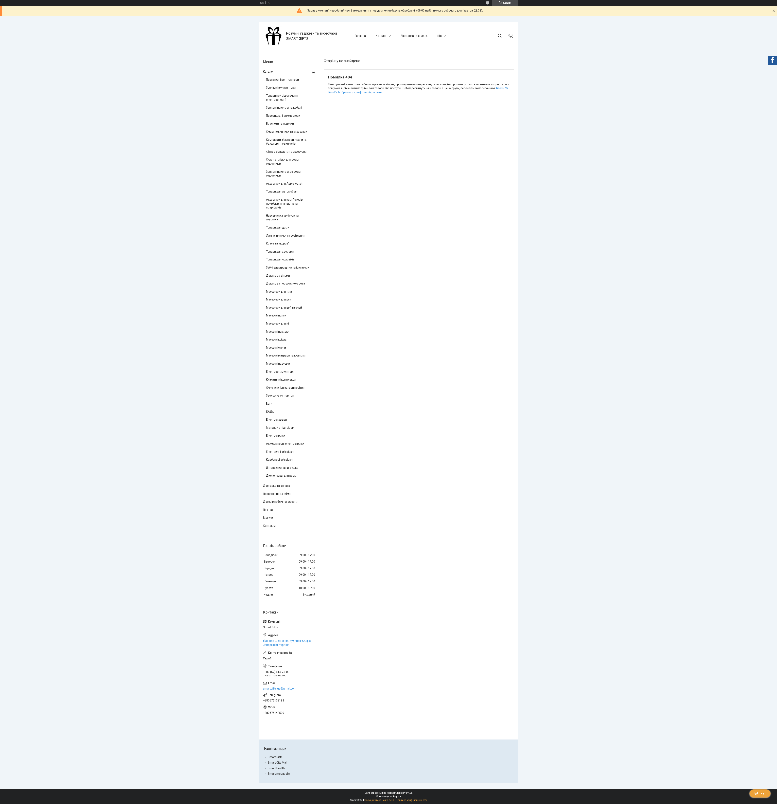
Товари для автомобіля (281, 191)
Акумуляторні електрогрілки (285, 443)
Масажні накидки (277, 331)
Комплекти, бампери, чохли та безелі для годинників (286, 141)
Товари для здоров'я (280, 251)
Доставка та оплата (414, 35)
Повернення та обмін (277, 493)
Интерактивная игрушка (282, 467)
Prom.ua (408, 792)
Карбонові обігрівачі (279, 459)
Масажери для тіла (279, 291)
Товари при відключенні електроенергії (282, 97)
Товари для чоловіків (280, 259)
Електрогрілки (275, 435)
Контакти (269, 525)
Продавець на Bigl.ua (388, 796)
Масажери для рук (278, 299)
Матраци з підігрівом (280, 427)
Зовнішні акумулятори (281, 87)
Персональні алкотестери (283, 115)
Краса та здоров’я (278, 243)
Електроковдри (276, 419)
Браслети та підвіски (280, 123)
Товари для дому (277, 227)
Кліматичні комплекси (281, 379)
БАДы (270, 411)
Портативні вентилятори (282, 79)
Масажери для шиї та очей (284, 307)
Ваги (269, 403)
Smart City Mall (277, 762)
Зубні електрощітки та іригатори (287, 267)
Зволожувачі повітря (280, 395)
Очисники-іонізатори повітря (285, 387)
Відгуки (268, 517)
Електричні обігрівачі (280, 451)
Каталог (381, 35)
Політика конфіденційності (411, 800)
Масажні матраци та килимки (286, 355)
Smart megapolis (279, 773)
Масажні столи (276, 347)
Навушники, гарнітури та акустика (282, 217)
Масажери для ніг (278, 323)
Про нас (268, 509)
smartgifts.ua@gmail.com (279, 688)
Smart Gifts (275, 757)
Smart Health (276, 768)
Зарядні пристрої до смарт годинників (283, 173)
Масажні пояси (276, 315)
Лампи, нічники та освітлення (285, 235)
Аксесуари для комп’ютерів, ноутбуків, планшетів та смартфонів (284, 203)
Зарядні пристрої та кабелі (284, 107)
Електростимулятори (280, 371)
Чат (763, 793)
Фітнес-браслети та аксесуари (286, 151)
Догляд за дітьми (278, 275)
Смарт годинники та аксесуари (286, 131)
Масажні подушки (278, 363)
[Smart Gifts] (273, 36)
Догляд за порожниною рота (285, 283)
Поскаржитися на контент (379, 800)
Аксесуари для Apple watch (284, 183)
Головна (360, 35)
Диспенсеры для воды (281, 475)
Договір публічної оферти (280, 501)
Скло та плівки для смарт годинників (282, 161)
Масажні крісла (276, 339)
